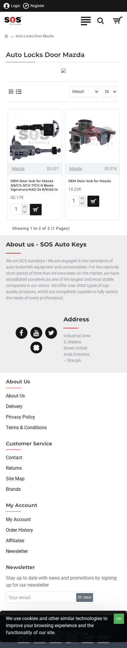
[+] (24, 206)
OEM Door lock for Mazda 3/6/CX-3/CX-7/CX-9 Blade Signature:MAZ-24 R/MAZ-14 (34, 185)
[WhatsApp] (36, 347)
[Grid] (11, 92)
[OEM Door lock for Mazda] (92, 136)
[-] (24, 212)
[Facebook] (21, 333)
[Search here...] (100, 20)
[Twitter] (51, 333)
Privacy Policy (71, 632)
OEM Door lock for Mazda (89, 181)
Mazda (18, 168)
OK (118, 619)
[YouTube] (36, 333)
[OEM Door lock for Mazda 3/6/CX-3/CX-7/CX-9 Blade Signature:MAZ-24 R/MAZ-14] (35, 136)
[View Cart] (117, 20)
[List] (19, 92)
